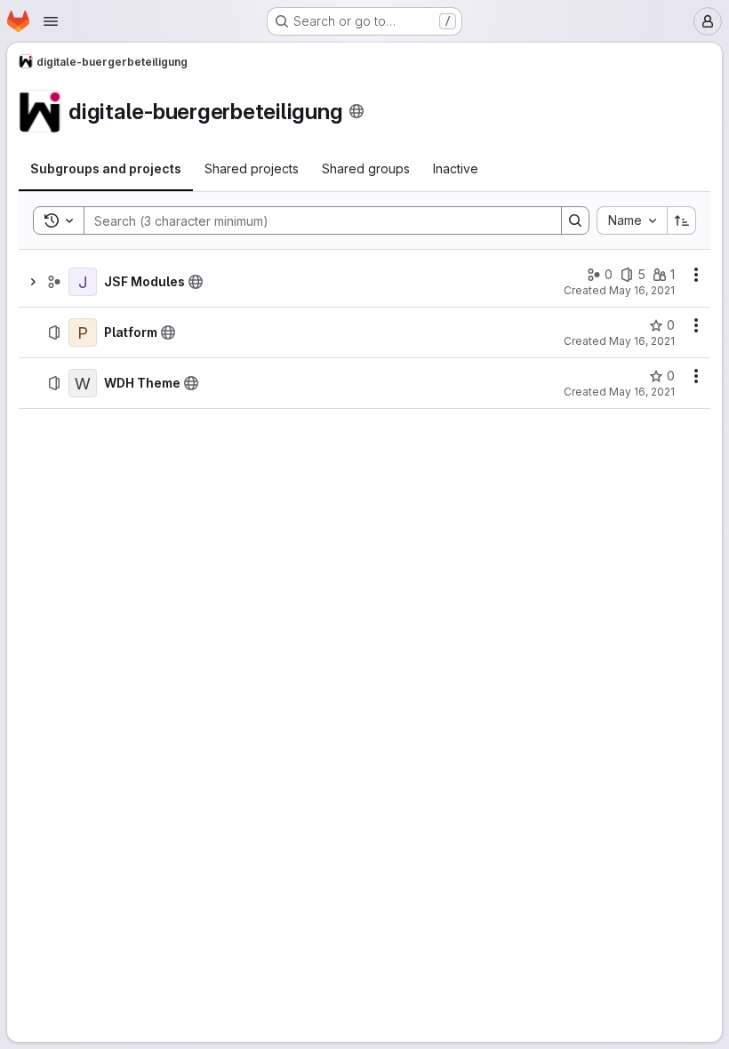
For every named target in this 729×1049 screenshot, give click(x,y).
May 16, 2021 (642, 290)
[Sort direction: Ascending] (682, 220)
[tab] (106, 169)
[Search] (575, 220)
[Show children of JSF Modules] (33, 282)
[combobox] (632, 220)
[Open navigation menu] (50, 21)
